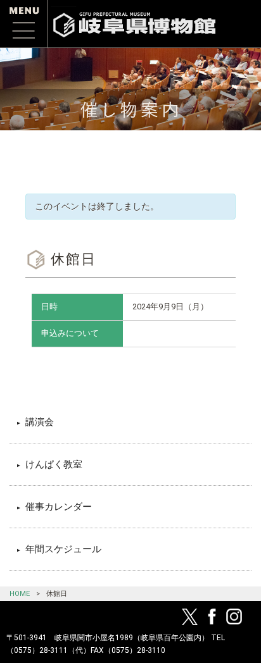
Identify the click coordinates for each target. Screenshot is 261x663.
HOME (20, 594)
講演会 (39, 422)
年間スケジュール (63, 549)
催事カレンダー (58, 506)
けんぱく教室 (53, 464)
